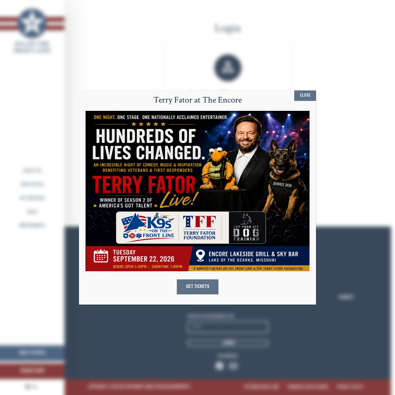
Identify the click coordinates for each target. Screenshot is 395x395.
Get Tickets (197, 286)
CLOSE (305, 95)
